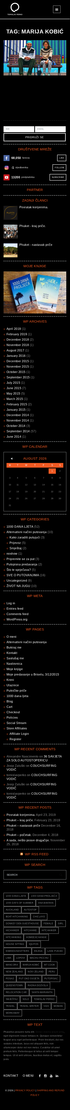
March (15, 398)
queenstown (14, 985)
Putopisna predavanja (22, 564)
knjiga (38, 951)
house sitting (15, 944)
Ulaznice (13, 685)
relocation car (16, 992)
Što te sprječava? (19, 569)
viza (46, 1006)
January (16, 355)
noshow (12, 553)
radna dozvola (38, 985)
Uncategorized (17, 580)
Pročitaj (34, 58)
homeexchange (36, 937)
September (18, 377)
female (48, 923)
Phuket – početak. (19, 834)
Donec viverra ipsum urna (50, 1032)
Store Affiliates (17, 728)
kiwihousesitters (17, 951)
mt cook (49, 964)
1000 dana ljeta (17, 696)
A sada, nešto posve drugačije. (28, 840)
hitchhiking (13, 937)
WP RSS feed (36, 854)
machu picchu (39, 958)
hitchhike (30, 930)
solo (26, 999)
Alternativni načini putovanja (27, 532)
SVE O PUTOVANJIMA (23, 575)
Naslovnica (14, 663)
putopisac (51, 978)
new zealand (14, 971)
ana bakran (45, 903)
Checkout (13, 712)
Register (15, 739)
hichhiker (12, 930)
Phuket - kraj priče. (32, 226)
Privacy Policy (25, 1090)
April (14, 328)
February (17, 334)
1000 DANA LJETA (20, 526)
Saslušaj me (15, 658)
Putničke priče (17, 690)
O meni (12, 636)
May (13, 393)
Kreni (10, 679)
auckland (12, 909)
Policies (12, 717)
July (13, 382)
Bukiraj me (14, 647)
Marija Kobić (31, 964)
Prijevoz (15, 542)
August (15, 350)
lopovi (20, 958)
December (18, 339)
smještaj (12, 999)
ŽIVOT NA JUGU (18, 586)
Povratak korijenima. (33, 207)
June (14, 388)
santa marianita (42, 992)
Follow (59, 167)
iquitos (34, 944)
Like (61, 158)
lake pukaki (55, 951)
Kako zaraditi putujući (24, 537)
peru (52, 971)
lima (8, 958)
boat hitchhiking (17, 916)
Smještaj (15, 548)
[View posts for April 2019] (10, 458)
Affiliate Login (19, 733)
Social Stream (16, 723)
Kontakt (12, 652)
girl (60, 923)
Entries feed (15, 608)
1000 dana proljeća (44, 896)
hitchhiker (49, 930)
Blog (10, 701)
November (18, 345)
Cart (9, 706)
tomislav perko (44, 999)
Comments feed (18, 614)
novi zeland (36, 971)
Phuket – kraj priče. (20, 820)
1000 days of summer (20, 903)
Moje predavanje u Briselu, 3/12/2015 (33, 674)
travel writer (29, 1006)
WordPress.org (17, 619)
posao (10, 978)
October (16, 372)
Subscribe (58, 177)
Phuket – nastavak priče (23, 825)
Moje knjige (15, 669)
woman (58, 1006)
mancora (12, 964)
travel (10, 1006)
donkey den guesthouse (22, 923)
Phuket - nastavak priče (35, 244)
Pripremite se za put (21, 559)
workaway (13, 1013)
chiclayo (39, 916)
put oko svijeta (29, 978)
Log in (11, 603)
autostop (30, 909)
